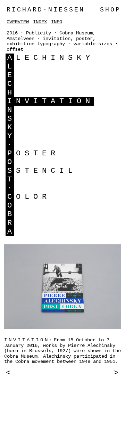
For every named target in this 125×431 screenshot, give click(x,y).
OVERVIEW (18, 22)
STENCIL (46, 170)
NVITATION (55, 101)
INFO (56, 22)
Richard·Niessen (46, 9)
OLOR (33, 197)
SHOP (110, 9)
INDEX (40, 22)
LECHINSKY (55, 58)
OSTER (37, 153)
